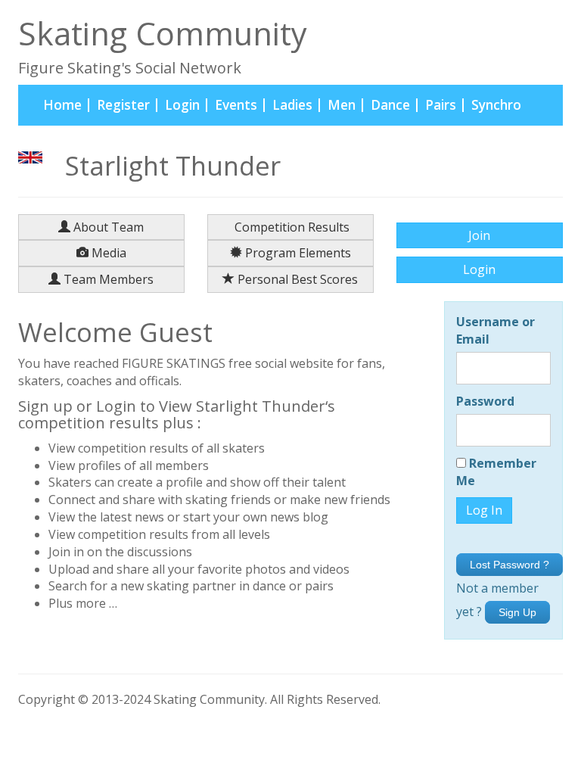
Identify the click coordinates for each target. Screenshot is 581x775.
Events (236, 105)
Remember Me (496, 472)
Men (342, 105)
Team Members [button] (107, 279)
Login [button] (479, 269)
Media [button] (107, 252)
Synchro (496, 105)
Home (66, 104)
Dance (390, 105)
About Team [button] (107, 227)
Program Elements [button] (296, 252)
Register (123, 105)
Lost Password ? (509, 565)
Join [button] (479, 235)
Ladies (292, 105)
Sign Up (517, 612)
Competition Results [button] (290, 227)
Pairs (440, 105)
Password (485, 401)
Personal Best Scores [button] (296, 279)
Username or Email (495, 330)
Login (182, 105)
